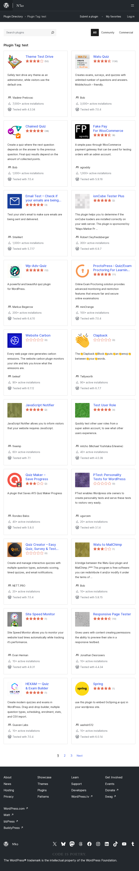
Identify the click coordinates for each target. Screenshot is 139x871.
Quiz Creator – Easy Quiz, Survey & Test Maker (41, 547)
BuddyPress (13, 828)
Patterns (43, 796)
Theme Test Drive (39, 56)
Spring (98, 684)
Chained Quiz (36, 126)
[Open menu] (133, 5)
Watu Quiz (101, 56)
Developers (78, 790)
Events (109, 784)
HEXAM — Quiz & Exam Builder (37, 686)
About (8, 777)
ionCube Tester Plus (108, 196)
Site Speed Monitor (40, 614)
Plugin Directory (13, 16)
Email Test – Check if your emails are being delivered (42, 198)
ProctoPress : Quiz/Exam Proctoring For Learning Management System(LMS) (112, 268)
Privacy (9, 796)
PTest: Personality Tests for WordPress (109, 477)
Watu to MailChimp (107, 544)
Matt (9, 815)
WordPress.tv (82, 796)
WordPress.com (16, 808)
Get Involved (114, 777)
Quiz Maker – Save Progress (37, 477)
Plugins (42, 790)
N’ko (15, 844)
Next (80, 755)
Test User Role (104, 405)
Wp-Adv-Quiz (36, 266)
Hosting (9, 790)
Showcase (44, 777)
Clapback (100, 335)
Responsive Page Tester (112, 614)
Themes (42, 784)
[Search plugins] (52, 32)
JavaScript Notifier (40, 405)
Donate (112, 790)
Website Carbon (38, 335)
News (7, 784)
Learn (75, 777)
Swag (110, 796)
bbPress (11, 821)
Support (76, 784)
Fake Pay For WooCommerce (108, 128)
